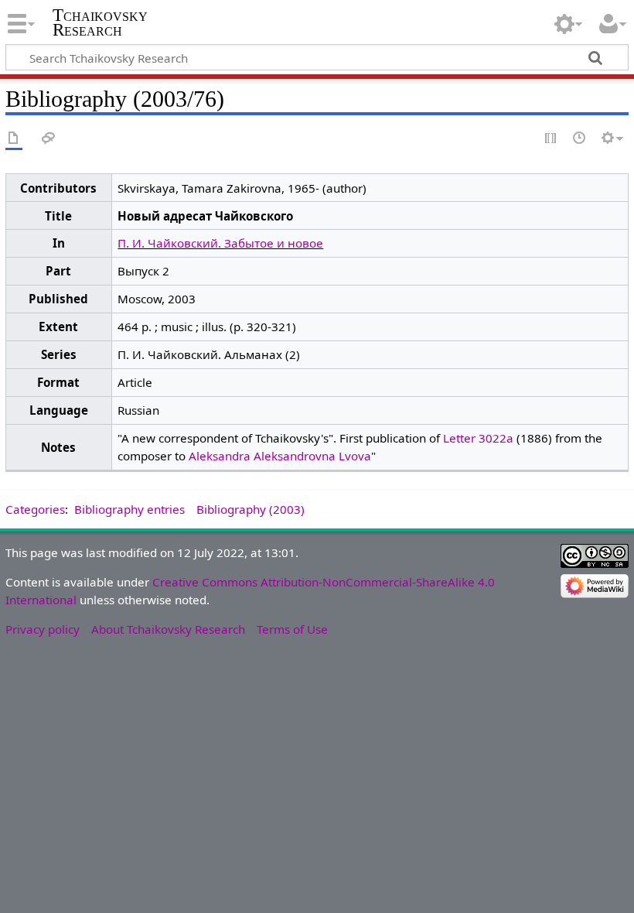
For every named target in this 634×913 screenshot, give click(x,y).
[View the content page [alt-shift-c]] (13, 139)
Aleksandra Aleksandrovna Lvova (280, 455)
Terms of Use (292, 629)
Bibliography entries (129, 509)
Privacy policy (42, 629)
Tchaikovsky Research (100, 22)
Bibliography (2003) (250, 509)
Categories (35, 509)
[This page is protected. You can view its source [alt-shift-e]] (551, 139)
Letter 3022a (478, 438)
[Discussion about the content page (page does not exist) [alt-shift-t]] (48, 139)
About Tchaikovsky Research (168, 629)
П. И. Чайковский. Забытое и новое (220, 243)
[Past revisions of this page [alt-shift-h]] (579, 139)
